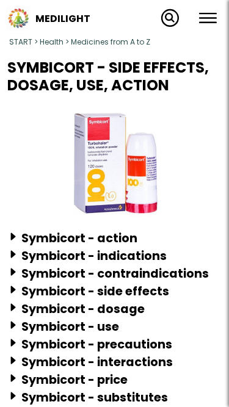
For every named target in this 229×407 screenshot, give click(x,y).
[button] (18, 27)
